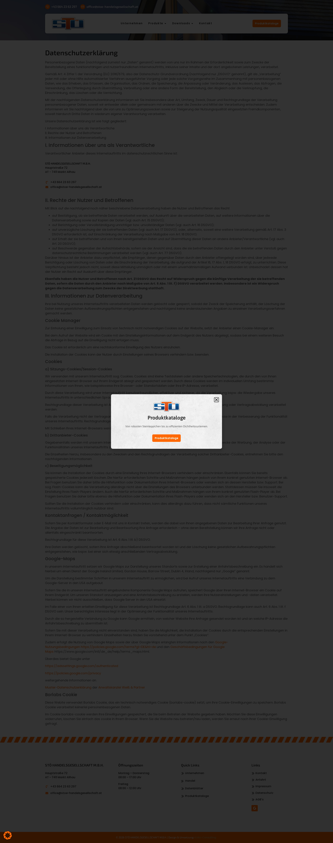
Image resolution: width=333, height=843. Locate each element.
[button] (7, 835)
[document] (166, 421)
